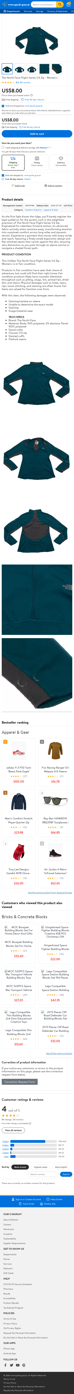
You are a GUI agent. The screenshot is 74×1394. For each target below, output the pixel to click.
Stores (6, 1259)
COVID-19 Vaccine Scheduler (17, 1284)
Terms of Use (9, 1318)
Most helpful (61, 1167)
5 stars (5, 1141)
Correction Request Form (19, 1082)
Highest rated (40, 1167)
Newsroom (8, 1229)
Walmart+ (8, 1268)
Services (28, 11)
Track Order (28, 1203)
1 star (6, 1156)
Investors (7, 1233)
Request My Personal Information (19, 1332)
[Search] (60, 4)
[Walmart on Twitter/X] (11, 1365)
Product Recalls (11, 1302)
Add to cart (37, 134)
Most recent (20, 1167)
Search (66, 1174)
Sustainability (9, 1238)
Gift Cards (8, 1273)
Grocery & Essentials (57, 11)
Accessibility (9, 1298)
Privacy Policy (10, 1323)
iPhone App (9, 1348)
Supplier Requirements (14, 1243)
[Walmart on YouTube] (18, 1365)
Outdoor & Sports (33, 209)
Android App (9, 1353)
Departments (13, 11)
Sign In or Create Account (28, 1199)
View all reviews (13, 1130)
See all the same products (59, 1053)
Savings (39, 11)
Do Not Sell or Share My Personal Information (25, 1337)
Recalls (6, 1293)
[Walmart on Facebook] (5, 1365)
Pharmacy (8, 1288)
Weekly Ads (49, 1203)
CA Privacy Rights (12, 1328)
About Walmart (10, 1219)
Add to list (20, 185)
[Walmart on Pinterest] (24, 1365)
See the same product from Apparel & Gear (50, 892)
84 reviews (25, 82)
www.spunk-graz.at (34, 105)
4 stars (5, 1145)
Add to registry (55, 185)
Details (27, 179)
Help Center (57, 1199)
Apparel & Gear (51, 209)
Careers (7, 1224)
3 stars (5, 1149)
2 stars (5, 1152)
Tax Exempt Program (13, 1307)
